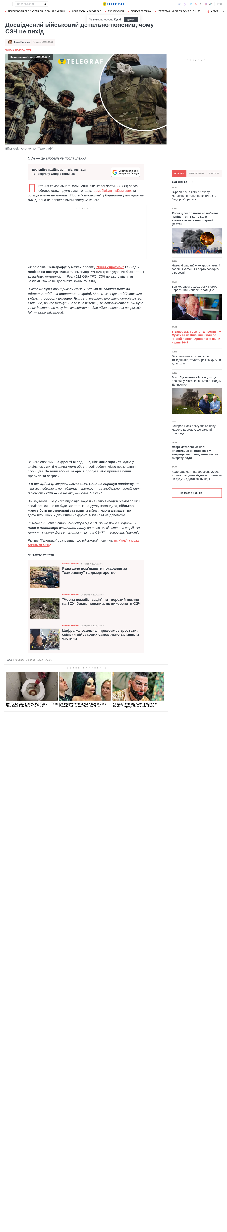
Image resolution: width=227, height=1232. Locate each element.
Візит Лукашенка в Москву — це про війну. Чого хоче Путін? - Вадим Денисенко (196, 381)
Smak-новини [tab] (196, 173)
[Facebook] (179, 3)
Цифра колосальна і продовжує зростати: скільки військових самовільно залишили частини (100, 635)
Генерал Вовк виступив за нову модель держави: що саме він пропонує (194, 429)
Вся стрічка (179, 181)
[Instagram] (205, 3)
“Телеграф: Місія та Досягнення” (179, 11)
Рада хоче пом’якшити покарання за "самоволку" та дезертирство (94, 571)
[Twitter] (200, 4)
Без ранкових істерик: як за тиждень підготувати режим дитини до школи (196, 360)
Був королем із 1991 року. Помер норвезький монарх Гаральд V (194, 288)
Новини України (70, 564)
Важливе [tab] (214, 173)
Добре (131, 19)
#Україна (18, 659)
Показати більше (191, 493)
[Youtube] (195, 4)
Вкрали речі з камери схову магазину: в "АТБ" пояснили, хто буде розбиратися (194, 195)
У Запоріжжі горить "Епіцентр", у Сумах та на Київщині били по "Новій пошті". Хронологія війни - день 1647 (196, 337)
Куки (117, 19)
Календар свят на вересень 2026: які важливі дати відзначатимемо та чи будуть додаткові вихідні (197, 475)
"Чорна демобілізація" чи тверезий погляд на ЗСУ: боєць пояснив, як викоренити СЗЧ (101, 602)
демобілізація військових (113, 190)
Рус (219, 4)
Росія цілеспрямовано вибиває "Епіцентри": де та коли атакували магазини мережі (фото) (195, 219)
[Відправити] (45, 4)
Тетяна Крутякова (22, 42)
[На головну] (113, 4)
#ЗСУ (40, 659)
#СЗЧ (48, 659)
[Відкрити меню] (7, 4)
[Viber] (185, 4)
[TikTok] (210, 4)
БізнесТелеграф (141, 11)
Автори (215, 11)
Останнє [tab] (179, 173)
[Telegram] (190, 3)
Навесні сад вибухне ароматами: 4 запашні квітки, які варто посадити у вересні (196, 269)
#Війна (30, 659)
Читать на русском (18, 49)
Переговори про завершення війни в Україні (36, 11)
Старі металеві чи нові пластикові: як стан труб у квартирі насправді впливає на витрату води (195, 452)
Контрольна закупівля (86, 11)
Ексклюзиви (116, 11)
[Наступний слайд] (223, 11)
